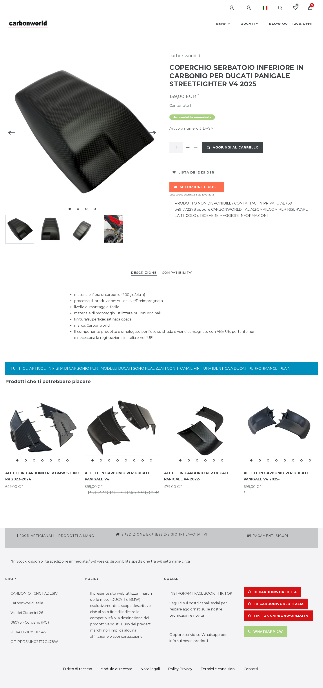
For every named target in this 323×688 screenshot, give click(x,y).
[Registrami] (249, 8)
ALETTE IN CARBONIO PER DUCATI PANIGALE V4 (117, 476)
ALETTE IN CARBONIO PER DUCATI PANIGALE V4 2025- (276, 476)
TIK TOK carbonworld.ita (281, 616)
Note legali (150, 669)
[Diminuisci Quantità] (196, 147)
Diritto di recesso (77, 669)
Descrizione (144, 273)
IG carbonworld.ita (275, 592)
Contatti (251, 669)
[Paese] (265, 8)
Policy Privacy (180, 669)
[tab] (143, 273)
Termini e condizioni (218, 669)
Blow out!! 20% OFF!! (290, 24)
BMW (221, 24)
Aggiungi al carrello (236, 147)
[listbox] (42, 428)
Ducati (248, 24)
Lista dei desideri (197, 172)
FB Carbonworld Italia (279, 604)
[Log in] (232, 8)
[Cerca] (280, 8)
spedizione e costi (200, 187)
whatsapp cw (268, 632)
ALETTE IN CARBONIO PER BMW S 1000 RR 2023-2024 (42, 476)
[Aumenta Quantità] (188, 147)
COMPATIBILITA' (177, 273)
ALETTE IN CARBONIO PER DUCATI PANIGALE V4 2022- (196, 476)
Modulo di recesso (116, 669)
